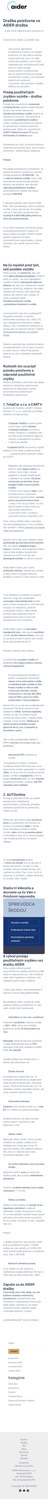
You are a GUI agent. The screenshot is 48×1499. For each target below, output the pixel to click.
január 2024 (13, 1358)
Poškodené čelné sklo (23, 929)
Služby (24, 1442)
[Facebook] (20, 1490)
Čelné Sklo (13, 1384)
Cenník (24, 1455)
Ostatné (11, 1392)
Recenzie (24, 1452)
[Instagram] (28, 1490)
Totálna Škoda (14, 1405)
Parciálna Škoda (15, 1396)
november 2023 (15, 1366)
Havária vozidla (20, 922)
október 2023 (14, 1371)
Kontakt (24, 1458)
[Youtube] (24, 1490)
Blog (24, 1449)
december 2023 (15, 1362)
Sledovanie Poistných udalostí (21, 1400)
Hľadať (11, 1343)
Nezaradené (13, 1388)
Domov (24, 1439)
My (24, 1446)
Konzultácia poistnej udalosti (22, 939)
